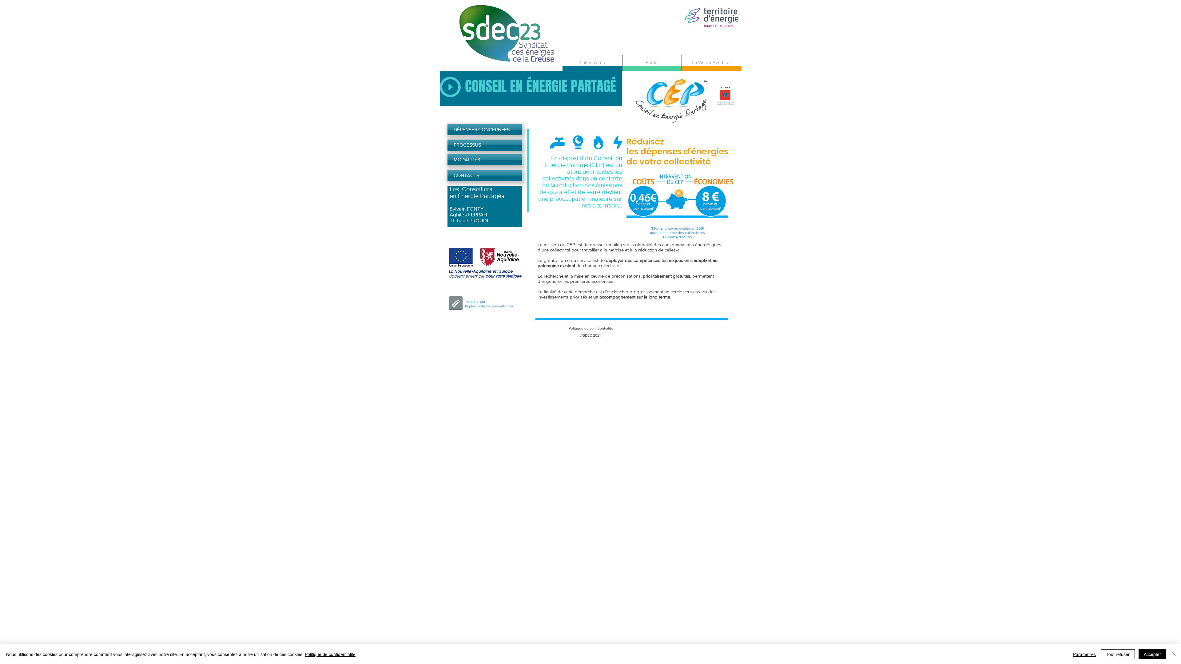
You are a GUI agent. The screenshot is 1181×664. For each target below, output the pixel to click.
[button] (592, 63)
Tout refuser (1118, 654)
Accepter (1152, 654)
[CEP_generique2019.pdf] (455, 303)
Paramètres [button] (1084, 654)
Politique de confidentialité (330, 654)
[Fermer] (1173, 654)
